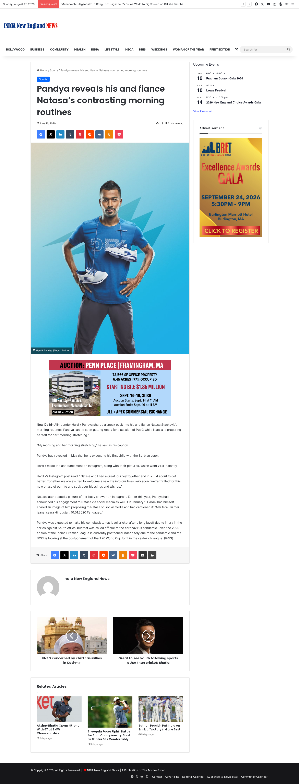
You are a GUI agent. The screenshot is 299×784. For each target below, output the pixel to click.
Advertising (172, 776)
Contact (157, 776)
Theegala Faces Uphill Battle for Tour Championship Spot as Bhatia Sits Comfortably (109, 735)
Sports (54, 70)
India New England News (86, 578)
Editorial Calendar (193, 776)
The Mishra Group (153, 770)
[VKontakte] (99, 134)
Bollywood (15, 49)
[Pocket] (119, 134)
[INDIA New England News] (30, 26)
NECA (129, 49)
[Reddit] (90, 134)
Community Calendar (254, 776)
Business (37, 49)
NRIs (142, 49)
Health (79, 49)
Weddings (159, 49)
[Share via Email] (143, 555)
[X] (51, 134)
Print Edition (220, 49)
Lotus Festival (216, 90)
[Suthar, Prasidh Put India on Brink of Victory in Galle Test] (161, 709)
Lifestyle (112, 49)
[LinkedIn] (60, 134)
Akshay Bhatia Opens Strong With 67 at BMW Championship (58, 729)
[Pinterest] (80, 134)
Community (59, 49)
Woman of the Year (188, 49)
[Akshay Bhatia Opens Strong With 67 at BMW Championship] (59, 709)
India (95, 49)
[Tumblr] (70, 134)
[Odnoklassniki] (109, 134)
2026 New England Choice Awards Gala (233, 102)
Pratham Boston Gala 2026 (224, 78)
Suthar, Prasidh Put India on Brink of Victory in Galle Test (159, 727)
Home (43, 70)
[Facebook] (41, 134)
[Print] (152, 555)
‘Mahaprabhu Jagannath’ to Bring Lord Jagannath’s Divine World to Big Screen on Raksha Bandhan (123, 4)
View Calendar (202, 111)
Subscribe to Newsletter (222, 776)
